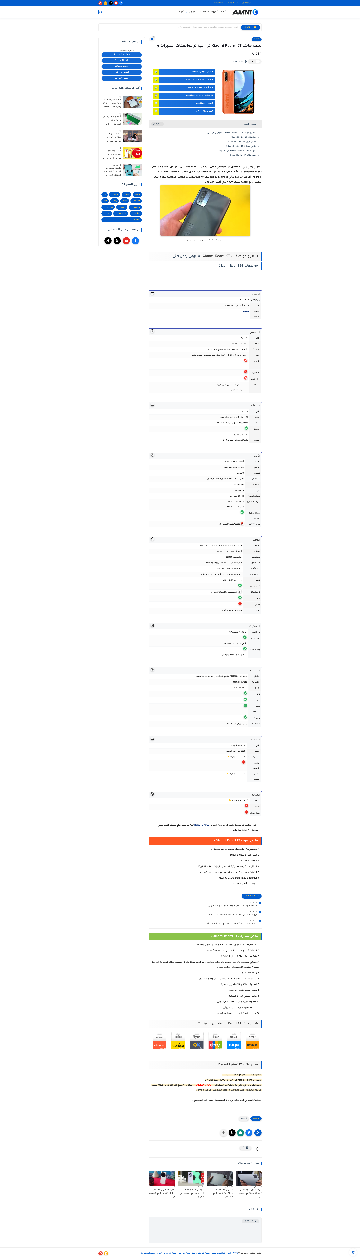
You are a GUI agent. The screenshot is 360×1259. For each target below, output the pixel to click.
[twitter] (117, 240)
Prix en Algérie (122, 60)
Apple (137, 195)
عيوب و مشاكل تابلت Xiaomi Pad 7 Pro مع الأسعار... (232, 915)
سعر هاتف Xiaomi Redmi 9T (243, 155)
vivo (108, 213)
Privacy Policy (232, 3)
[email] (100, 3)
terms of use (218, 3)
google (137, 207)
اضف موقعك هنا (121, 55)
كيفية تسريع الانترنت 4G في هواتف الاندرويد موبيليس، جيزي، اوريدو (113, 138)
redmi (137, 213)
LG (105, 195)
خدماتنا (257, 3)
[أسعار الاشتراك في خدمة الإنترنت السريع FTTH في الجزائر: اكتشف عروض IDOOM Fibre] (132, 119)
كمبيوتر (193, 12)
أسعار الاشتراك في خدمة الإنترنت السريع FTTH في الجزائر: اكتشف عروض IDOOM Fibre (111, 121)
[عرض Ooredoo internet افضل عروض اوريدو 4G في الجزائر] (132, 153)
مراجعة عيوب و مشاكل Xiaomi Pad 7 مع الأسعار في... (231, 906)
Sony (115, 201)
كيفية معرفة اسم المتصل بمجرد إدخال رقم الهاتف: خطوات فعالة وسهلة (111, 104)
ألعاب (223, 12)
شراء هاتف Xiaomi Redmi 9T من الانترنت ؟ (237, 151)
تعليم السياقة (121, 66)
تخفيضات (204, 12)
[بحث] (100, 12)
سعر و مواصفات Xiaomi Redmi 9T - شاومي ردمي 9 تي (231, 133)
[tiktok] (111, 3)
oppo (123, 207)
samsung (122, 213)
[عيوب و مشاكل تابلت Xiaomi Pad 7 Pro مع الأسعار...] (220, 1178)
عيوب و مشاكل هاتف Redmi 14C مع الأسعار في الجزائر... (230, 924)
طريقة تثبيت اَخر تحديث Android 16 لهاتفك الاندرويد (112, 172)
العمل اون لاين (122, 72)
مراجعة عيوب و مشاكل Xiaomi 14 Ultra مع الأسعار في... (162, 1193)
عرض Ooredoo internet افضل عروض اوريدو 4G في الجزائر (111, 155)
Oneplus (136, 201)
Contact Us (246, 3)
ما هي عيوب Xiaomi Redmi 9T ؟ (242, 142)
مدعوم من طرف (127, 51)
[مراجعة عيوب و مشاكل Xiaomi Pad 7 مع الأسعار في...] (249, 1178)
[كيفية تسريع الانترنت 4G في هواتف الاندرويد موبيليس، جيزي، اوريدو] (132, 136)
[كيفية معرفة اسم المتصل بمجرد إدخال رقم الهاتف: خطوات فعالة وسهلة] (132, 102)
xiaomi (256, 39)
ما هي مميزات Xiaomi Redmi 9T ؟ (241, 146)
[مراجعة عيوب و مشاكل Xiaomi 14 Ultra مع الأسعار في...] (162, 1178)
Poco (125, 201)
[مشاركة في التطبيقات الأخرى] (223, 1132)
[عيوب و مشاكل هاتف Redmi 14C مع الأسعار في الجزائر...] (191, 1178)
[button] (248, 1132)
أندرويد (214, 12)
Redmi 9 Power (202, 825)
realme (109, 207)
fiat (105, 201)
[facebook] (121, 3)
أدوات (181, 12)
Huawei (115, 195)
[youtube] (116, 3)
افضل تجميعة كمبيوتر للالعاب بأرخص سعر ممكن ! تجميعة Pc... (208, 27)
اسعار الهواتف (122, 78)
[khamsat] (105, 3)
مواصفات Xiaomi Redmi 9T (243, 137)
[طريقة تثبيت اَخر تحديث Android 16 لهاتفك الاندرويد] (132, 170)
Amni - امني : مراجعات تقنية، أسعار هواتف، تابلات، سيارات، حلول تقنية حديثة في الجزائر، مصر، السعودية (189, 1253)
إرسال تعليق (250, 1221)
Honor (126, 195)
